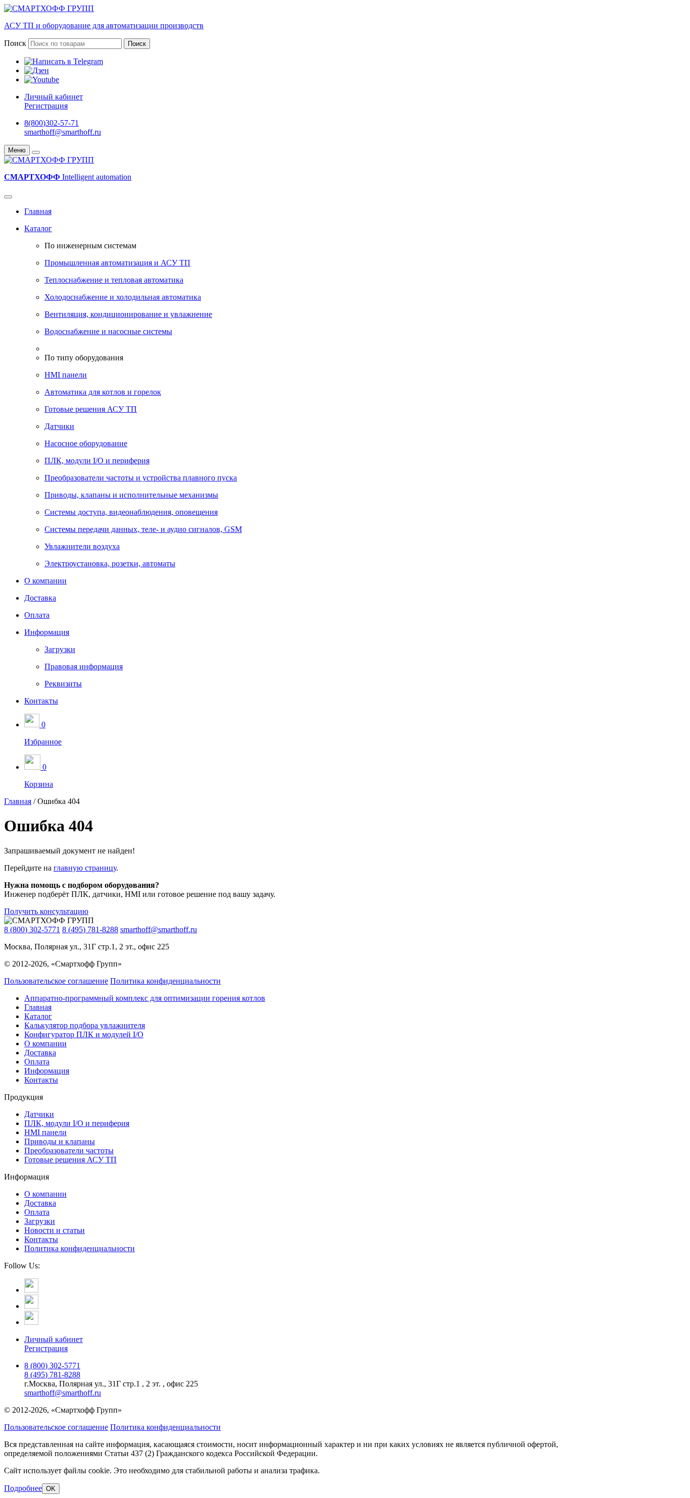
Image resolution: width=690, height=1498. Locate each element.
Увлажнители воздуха (82, 546)
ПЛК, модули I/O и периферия (97, 460)
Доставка (40, 598)
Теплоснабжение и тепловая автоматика (113, 280)
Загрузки (59, 649)
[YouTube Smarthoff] (31, 1322)
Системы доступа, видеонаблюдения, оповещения (131, 512)
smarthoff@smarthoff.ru (62, 132)
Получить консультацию (46, 911)
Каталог (38, 228)
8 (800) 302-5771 (32, 929)
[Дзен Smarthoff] (31, 1306)
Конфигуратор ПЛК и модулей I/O (83, 1034)
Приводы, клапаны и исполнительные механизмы (131, 495)
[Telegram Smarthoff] (31, 1290)
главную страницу (85, 868)
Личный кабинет (53, 96)
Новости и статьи (54, 1230)
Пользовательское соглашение (56, 981)
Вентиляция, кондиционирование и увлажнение (128, 314)
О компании (45, 580)
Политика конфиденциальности (165, 981)
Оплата (37, 615)
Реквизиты (63, 683)
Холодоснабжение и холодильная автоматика (122, 297)
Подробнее (23, 1488)
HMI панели (65, 374)
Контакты (41, 701)
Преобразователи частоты (69, 1150)
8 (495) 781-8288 (90, 929)
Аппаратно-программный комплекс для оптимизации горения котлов (144, 998)
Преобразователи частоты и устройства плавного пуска (140, 477)
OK (51, 1488)
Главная (38, 211)
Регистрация (46, 105)
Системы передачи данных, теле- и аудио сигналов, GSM (143, 529)
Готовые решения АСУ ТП (90, 409)
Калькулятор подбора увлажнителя (84, 1025)
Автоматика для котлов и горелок (102, 392)
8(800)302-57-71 (51, 123)
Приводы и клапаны (59, 1141)
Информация (46, 632)
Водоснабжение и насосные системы (108, 331)
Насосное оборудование (85, 443)
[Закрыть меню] (36, 152)
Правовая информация (83, 666)
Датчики (59, 426)
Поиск (15, 43)
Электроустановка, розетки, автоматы (109, 563)
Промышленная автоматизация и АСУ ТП (117, 262)
